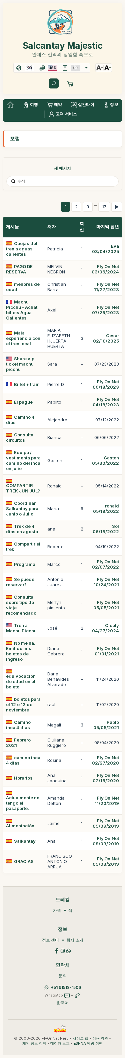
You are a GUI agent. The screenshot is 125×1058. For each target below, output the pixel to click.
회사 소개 (74, 939)
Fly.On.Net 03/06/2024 (105, 269)
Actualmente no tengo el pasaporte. (22, 803)
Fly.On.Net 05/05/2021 (106, 605)
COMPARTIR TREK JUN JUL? (23, 488)
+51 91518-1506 (66, 987)
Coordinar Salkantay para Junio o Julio (22, 508)
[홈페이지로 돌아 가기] (10, 105)
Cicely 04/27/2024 (105, 628)
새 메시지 (62, 168)
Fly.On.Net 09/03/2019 (106, 841)
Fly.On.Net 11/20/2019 (107, 800)
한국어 (63, 1002)
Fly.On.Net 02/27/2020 (105, 760)
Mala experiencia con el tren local (23, 338)
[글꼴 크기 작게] (108, 68)
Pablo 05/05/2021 (106, 724)
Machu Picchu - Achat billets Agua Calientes (21, 310)
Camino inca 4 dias (18, 724)
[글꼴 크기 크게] (100, 68)
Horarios (23, 778)
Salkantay (25, 841)
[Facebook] (57, 950)
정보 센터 (50, 939)
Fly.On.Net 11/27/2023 (106, 286)
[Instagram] (63, 950)
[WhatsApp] (69, 950)
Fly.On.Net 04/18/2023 (106, 402)
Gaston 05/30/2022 (105, 460)
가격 (57, 910)
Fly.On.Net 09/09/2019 (106, 823)
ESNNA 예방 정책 (88, 1043)
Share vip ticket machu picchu (20, 364)
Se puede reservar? (20, 582)
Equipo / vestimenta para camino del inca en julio (23, 460)
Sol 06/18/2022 (106, 528)
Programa (24, 564)
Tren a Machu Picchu (21, 628)
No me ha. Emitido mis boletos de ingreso (20, 651)
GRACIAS (24, 861)
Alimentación (20, 825)
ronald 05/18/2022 (106, 508)
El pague (23, 402)
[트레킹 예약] (70, 83)
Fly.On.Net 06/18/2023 (106, 384)
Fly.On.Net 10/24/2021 (106, 582)
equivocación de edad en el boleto (21, 681)
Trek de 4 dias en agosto (22, 528)
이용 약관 (100, 1038)
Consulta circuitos (19, 437)
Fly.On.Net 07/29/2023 (105, 309)
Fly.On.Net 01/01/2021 (107, 651)
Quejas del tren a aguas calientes (21, 249)
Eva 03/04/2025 (105, 248)
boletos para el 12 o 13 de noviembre (23, 704)
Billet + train (27, 384)
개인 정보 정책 (34, 1043)
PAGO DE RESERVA (19, 269)
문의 (63, 975)
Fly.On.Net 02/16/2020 (106, 778)
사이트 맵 (80, 1038)
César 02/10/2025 (106, 338)
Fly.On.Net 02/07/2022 (105, 564)
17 (104, 206)
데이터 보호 (60, 1043)
